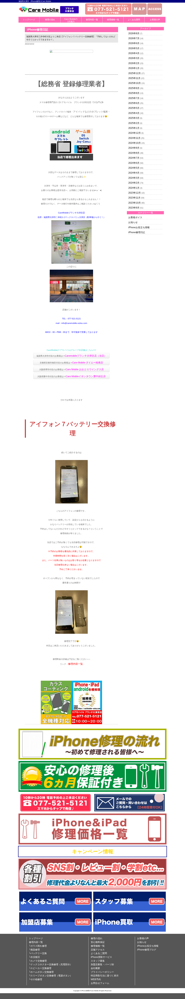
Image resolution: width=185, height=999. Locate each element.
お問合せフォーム (100, 983)
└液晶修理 (34, 949)
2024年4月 (133, 173)
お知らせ (133, 222)
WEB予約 (96, 979)
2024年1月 (133, 188)
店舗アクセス (98, 949)
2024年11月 (134, 138)
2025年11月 (134, 78)
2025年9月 (133, 88)
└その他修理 (35, 979)
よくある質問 (134, 19)
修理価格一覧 (113, 19)
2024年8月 (133, 153)
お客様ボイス (135, 217)
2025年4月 (133, 113)
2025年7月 (133, 98)
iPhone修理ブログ (146, 949)
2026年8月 (133, 33)
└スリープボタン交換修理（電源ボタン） (50, 975)
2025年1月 (133, 128)
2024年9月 (133, 148)
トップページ (29, 19)
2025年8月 (133, 93)
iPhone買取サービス (101, 957)
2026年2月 (133, 63)
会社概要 (95, 968)
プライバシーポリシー (102, 972)
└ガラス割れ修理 (38, 946)
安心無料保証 (98, 942)
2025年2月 (133, 123)
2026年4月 (133, 53)
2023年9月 (133, 207)
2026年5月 (133, 48)
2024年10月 (134, 143)
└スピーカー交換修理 (40, 968)
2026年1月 (133, 68)
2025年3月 (133, 118)
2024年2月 (133, 183)
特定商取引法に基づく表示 (105, 975)
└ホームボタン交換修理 (41, 972)
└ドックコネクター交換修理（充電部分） (50, 964)
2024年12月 (134, 133)
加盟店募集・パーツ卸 (102, 964)
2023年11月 (134, 197)
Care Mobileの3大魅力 (70, 20)
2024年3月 (133, 178)
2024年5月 (133, 168)
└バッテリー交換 (38, 953)
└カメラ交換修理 (38, 961)
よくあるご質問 (99, 953)
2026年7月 (133, 38)
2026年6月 (133, 43)
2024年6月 (133, 163)
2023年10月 (134, 203)
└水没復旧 (34, 957)
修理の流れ (50, 19)
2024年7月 (133, 158)
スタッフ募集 (98, 961)
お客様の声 (155, 19)
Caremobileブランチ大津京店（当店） (86, 355)
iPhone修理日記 (136, 232)
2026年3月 (133, 58)
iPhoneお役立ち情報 (139, 227)
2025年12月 (134, 73)
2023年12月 (134, 193)
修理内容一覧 (92, 19)
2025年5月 (133, 108)
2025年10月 (134, 83)
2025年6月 (133, 103)
